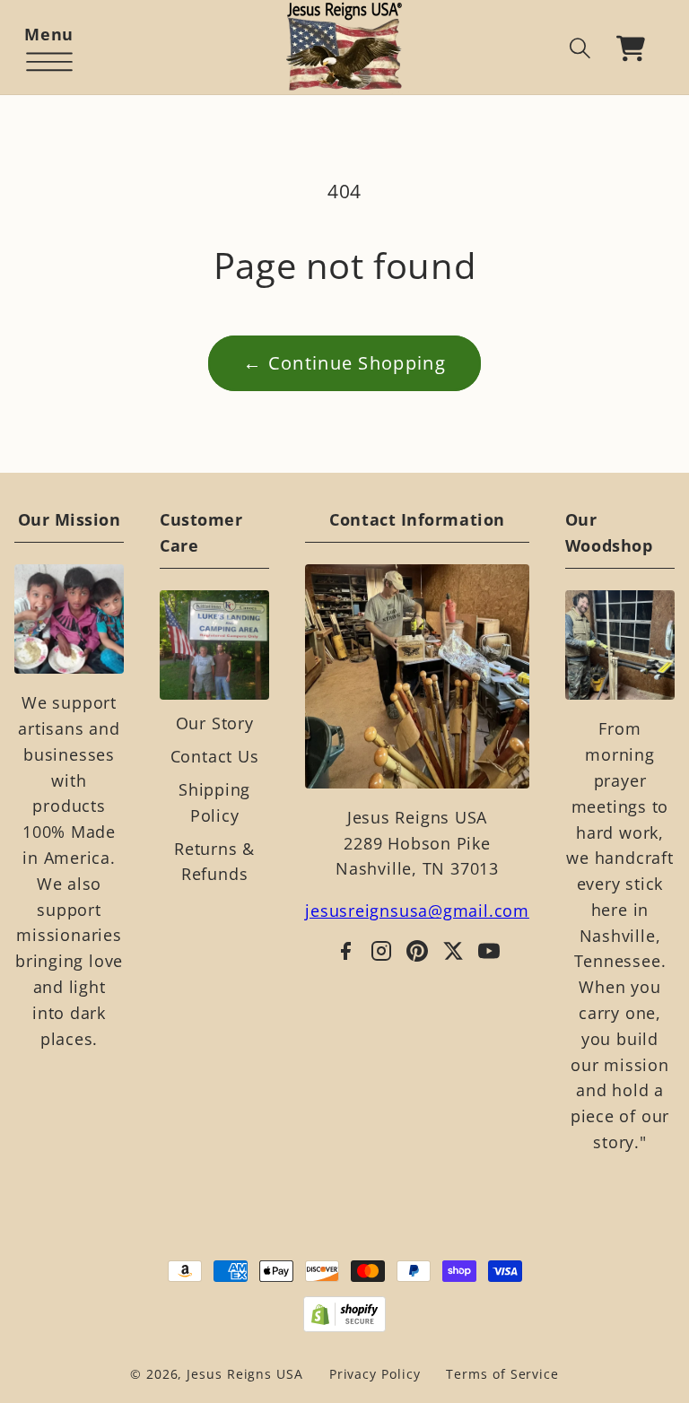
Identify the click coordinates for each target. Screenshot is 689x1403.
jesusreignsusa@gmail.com (417, 910)
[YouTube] (489, 951)
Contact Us (214, 756)
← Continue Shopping (344, 363)
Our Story (215, 723)
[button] (48, 48)
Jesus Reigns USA (245, 1373)
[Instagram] (381, 951)
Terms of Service (502, 1373)
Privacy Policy (375, 1373)
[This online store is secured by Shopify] (345, 1314)
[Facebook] (345, 951)
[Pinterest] (417, 951)
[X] (453, 951)
